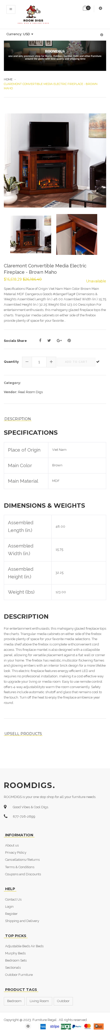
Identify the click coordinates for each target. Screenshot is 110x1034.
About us (12, 845)
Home (8, 79)
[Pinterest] (69, 341)
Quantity (11, 362)
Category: (12, 383)
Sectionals (13, 967)
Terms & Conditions (19, 867)
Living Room (39, 1001)
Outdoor (63, 1001)
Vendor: (10, 392)
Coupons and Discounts (23, 874)
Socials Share (15, 341)
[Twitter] (49, 341)
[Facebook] (40, 341)
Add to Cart (76, 362)
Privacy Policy (15, 852)
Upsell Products (23, 734)
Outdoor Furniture (19, 975)
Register (11, 914)
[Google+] (59, 341)
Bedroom (14, 1001)
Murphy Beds (15, 953)
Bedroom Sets (16, 960)
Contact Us (13, 899)
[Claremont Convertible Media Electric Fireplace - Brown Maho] (55, 160)
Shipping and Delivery (22, 921)
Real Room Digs (30, 392)
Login (9, 906)
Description (17, 419)
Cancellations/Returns (22, 860)
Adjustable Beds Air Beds (24, 946)
